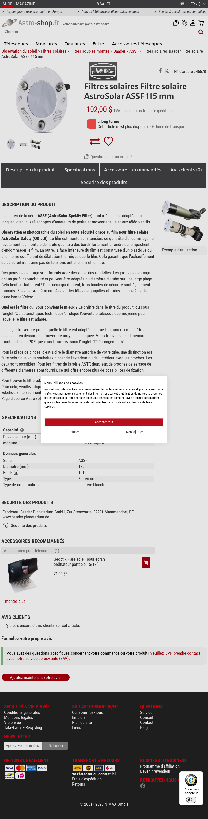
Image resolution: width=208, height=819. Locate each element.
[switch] (191, 800)
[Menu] (200, 774)
